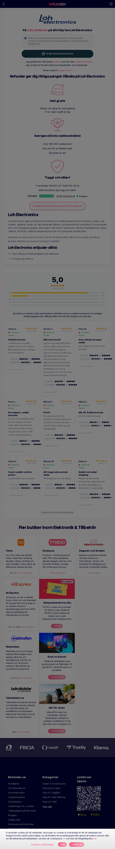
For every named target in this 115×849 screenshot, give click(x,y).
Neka (62, 844)
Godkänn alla (76, 844)
